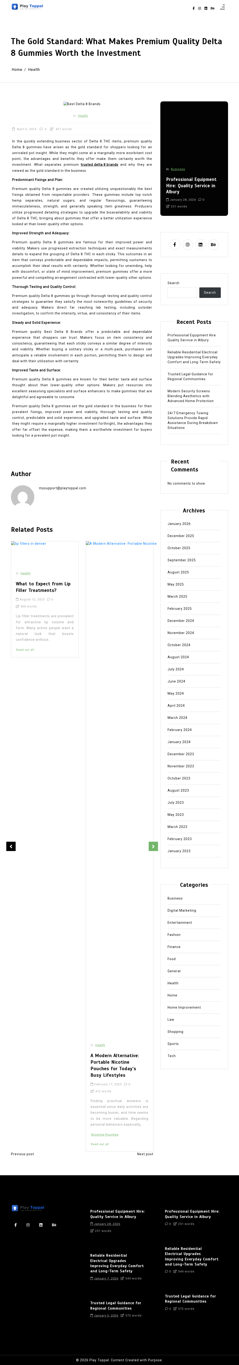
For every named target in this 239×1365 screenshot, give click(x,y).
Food (172, 959)
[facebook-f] (194, 8)
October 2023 (179, 778)
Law (171, 1019)
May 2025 (176, 584)
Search (173, 283)
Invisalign (98, 631)
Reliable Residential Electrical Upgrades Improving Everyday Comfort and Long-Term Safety (192, 179)
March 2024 (177, 718)
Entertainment (180, 922)
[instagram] (199, 8)
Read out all (25, 1144)
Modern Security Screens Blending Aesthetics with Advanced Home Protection (191, 396)
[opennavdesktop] (222, 8)
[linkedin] (205, 8)
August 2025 (178, 572)
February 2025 (180, 608)
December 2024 (181, 621)
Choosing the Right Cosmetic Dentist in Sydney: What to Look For (119, 565)
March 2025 (177, 596)
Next (153, 846)
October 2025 (179, 548)
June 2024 (176, 681)
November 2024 (181, 633)
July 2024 (176, 669)
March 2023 (177, 827)
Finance (174, 947)
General (174, 971)
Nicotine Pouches (30, 1134)
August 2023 (178, 790)
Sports (173, 1044)
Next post (145, 1154)
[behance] (212, 8)
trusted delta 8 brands (99, 164)
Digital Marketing (182, 910)
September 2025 (182, 560)
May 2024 (176, 693)
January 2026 (179, 524)
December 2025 (181, 536)
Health (83, 115)
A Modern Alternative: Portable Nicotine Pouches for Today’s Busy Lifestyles (40, 1065)
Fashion (174, 935)
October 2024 (179, 645)
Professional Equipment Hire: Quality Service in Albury (192, 337)
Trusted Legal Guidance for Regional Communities (190, 376)
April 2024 (176, 705)
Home (175, 156)
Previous (11, 846)
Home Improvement (184, 1007)
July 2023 (176, 802)
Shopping (175, 1032)
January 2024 (179, 742)
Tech (172, 1056)
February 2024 (180, 730)
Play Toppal (99, 1360)
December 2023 (181, 754)
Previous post (22, 1154)
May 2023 (176, 815)
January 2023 (179, 851)
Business (175, 898)
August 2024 (178, 657)
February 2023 (180, 839)
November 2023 (181, 766)
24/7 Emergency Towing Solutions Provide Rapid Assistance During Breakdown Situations (193, 420)
